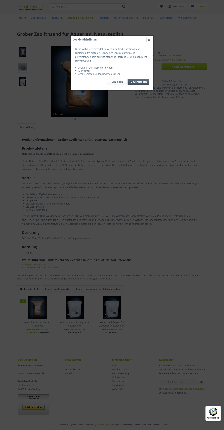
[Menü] (219, 408)
